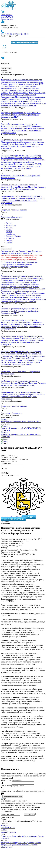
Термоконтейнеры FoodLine (24, 105)
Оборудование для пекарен (12, 140)
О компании (6, 836)
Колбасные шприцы (9, 185)
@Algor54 (5, 63)
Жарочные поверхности (11, 158)
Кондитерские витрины (18, 93)
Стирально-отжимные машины (14, 210)
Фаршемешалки (27, 189)
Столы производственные (25, 196)
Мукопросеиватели (28, 142)
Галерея (9, 240)
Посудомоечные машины (23, 164)
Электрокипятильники (22, 168)
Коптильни (5, 187)
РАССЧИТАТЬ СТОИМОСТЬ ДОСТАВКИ (18, 518)
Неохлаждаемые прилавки (20, 101)
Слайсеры (17, 189)
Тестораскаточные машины (28, 146)
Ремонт (9, 232)
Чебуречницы (6, 168)
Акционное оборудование (11, 217)
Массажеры (23, 187)
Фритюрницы (34, 166)
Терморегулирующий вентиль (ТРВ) (16, 126)
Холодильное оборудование (12, 843)
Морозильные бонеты (24, 97)
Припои (4, 124)
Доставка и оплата (8, 253)
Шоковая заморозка (30, 103)
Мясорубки (32, 187)
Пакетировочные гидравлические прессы (18, 198)
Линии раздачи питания (35, 160)
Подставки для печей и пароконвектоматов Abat (23, 199)
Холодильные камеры (10, 80)
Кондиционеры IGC (9, 115)
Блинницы (24, 155)
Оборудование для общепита (16, 267)
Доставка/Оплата (30, 836)
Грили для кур (35, 155)
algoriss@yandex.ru (8, 25)
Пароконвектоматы (20, 162)
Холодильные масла (20, 130)
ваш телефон (6, 786)
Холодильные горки (37, 93)
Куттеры (14, 187)
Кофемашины (19, 160)
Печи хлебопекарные (16, 144)
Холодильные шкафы (27, 95)
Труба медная (16, 128)
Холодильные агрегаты (18, 90)
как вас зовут (6, 780)
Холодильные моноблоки (11, 88)
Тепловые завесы (8, 178)
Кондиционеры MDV (10, 117)
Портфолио (10, 234)
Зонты (39, 196)
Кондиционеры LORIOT (30, 113)
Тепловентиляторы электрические (26, 175)
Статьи (41, 836)
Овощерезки (6, 162)
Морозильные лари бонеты (16, 99)
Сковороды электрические (18, 166)
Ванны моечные (7, 196)
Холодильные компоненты (21, 262)
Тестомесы (12, 146)
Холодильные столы (9, 95)
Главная (9, 223)
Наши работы (17, 836)
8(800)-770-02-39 (8, 34)
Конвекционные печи (33, 140)
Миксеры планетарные (10, 142)
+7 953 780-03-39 (10, 52)
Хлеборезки (6, 148)
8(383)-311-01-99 (22, 34)
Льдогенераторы (8, 97)
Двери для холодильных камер (30, 82)
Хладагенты (27, 128)
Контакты (10, 238)
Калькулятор (11, 225)
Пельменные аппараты (27, 185)
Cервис (9, 230)
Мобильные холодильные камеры (22, 86)
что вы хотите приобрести (12, 791)
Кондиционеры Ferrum (10, 113)
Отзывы (9, 242)
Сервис (22, 251)
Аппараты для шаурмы (10, 155)
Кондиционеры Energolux (28, 115)
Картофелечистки (28, 158)
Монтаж (9, 227)
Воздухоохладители (16, 124)
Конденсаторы (31, 124)
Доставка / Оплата (13, 236)
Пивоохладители (14, 103)
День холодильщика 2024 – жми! (25, 42)
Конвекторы (6, 175)
